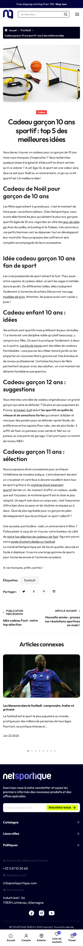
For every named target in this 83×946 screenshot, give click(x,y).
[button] (55, 751)
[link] (24, 591)
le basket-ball (23, 410)
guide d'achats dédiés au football (33, 542)
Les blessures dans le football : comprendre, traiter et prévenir (38, 707)
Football (26, 30)
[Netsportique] (8, 14)
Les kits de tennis (31, 346)
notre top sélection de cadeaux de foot (32, 537)
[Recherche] (66, 14)
